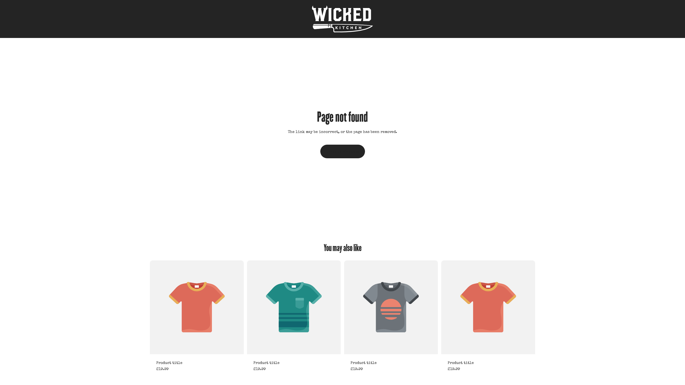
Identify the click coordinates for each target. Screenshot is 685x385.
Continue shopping (343, 151)
